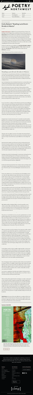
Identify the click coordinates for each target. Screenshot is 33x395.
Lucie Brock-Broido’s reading (24, 45)
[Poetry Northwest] (16, 7)
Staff (4, 28)
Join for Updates (26, 369)
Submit (23, 16)
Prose (3, 16)
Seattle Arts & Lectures (14, 369)
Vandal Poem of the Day (16, 376)
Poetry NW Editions (15, 16)
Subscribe (24, 13)
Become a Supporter (15, 382)
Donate (23, 14)
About (3, 13)
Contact (3, 378)
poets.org (14, 378)
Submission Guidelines (4, 376)
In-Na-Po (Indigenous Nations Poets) (16, 373)
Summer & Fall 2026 (6, 304)
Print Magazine (15, 14)
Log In (31, 1)
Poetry (3, 14)
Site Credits (24, 393)
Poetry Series (4, 34)
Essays (8, 22)
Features (13, 13)
